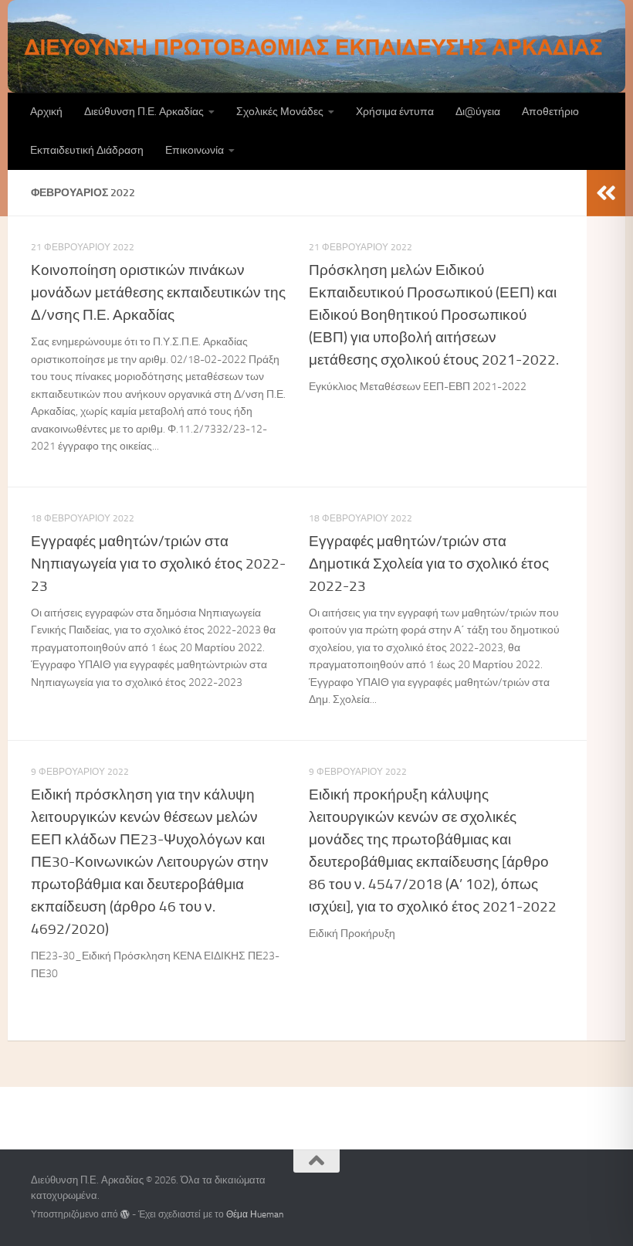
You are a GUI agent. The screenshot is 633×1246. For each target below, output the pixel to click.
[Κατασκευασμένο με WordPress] (125, 1214)
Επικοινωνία (194, 150)
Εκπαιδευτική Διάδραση (87, 150)
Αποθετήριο (550, 111)
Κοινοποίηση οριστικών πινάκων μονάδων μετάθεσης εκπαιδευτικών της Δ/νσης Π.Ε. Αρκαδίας (158, 292)
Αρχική (46, 111)
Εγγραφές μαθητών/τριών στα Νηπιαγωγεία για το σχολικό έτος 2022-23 (158, 563)
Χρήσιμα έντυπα (395, 111)
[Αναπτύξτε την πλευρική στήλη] (606, 193)
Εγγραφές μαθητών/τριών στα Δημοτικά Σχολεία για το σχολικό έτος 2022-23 (429, 563)
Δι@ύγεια (477, 111)
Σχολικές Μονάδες (279, 111)
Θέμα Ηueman (254, 1214)
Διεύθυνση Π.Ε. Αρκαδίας (144, 111)
